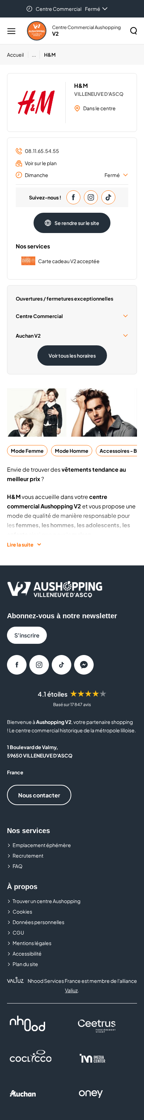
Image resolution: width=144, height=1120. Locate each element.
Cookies (22, 911)
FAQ (17, 866)
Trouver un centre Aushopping (46, 901)
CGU (18, 932)
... (34, 54)
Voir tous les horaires (72, 355)
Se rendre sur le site (77, 223)
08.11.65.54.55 (42, 151)
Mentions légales (32, 943)
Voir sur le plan (41, 163)
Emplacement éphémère (42, 845)
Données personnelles (38, 922)
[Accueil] (36, 31)
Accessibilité (27, 953)
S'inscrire (26, 635)
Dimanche (72, 175)
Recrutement (28, 855)
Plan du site (25, 964)
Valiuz (71, 990)
